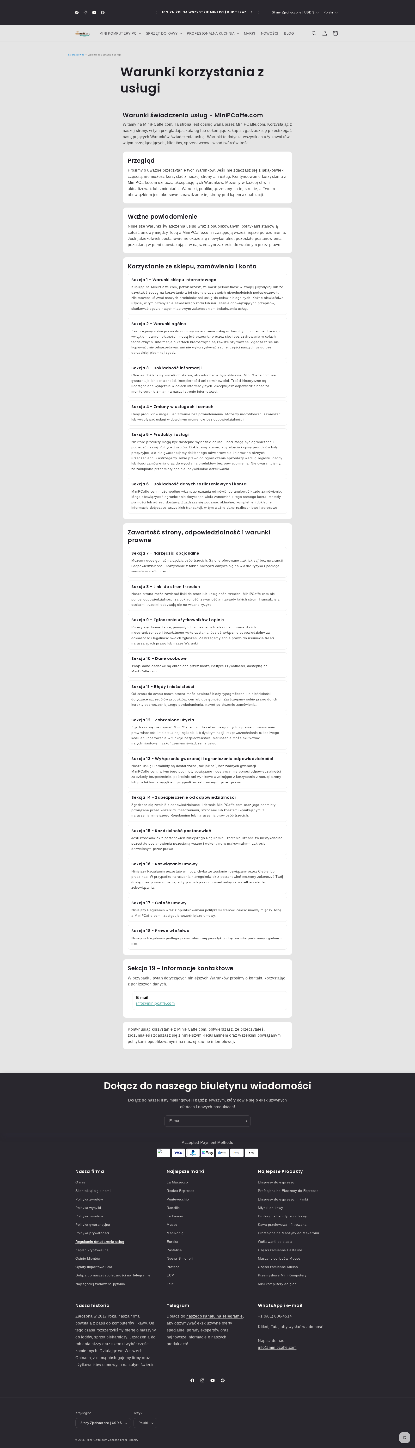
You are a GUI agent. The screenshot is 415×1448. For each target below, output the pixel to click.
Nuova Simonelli (180, 1258)
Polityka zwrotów (89, 1199)
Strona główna (76, 55)
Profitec (173, 1267)
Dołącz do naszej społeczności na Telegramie (113, 1275)
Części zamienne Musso (278, 1267)
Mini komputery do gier (277, 1284)
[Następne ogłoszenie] (258, 12)
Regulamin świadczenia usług (99, 1242)
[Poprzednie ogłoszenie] (156, 12)
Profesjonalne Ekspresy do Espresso (288, 1191)
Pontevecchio (178, 1199)
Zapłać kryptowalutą (92, 1250)
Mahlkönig (175, 1233)
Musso (172, 1224)
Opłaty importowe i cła (93, 1267)
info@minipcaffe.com (155, 1003)
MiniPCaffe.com (97, 1439)
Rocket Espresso (181, 1191)
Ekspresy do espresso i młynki (283, 1199)
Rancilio (173, 1208)
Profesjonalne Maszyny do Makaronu (288, 1233)
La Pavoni (175, 1216)
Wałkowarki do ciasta (275, 1242)
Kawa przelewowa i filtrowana (282, 1224)
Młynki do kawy (270, 1208)
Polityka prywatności (92, 1233)
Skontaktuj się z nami (93, 1191)
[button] (120, 33)
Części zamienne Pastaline (280, 1250)
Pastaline (174, 1250)
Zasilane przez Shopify (123, 1439)
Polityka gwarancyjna (92, 1224)
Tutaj (276, 1327)
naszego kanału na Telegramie (214, 1316)
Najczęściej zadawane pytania (100, 1284)
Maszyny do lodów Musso (279, 1258)
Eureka (172, 1242)
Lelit (170, 1284)
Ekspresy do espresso (276, 1182)
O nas (80, 1182)
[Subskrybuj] (245, 1121)
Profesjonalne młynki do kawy (282, 1216)
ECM (171, 1275)
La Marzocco (177, 1182)
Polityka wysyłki (88, 1208)
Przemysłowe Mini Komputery (282, 1275)
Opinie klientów (88, 1258)
